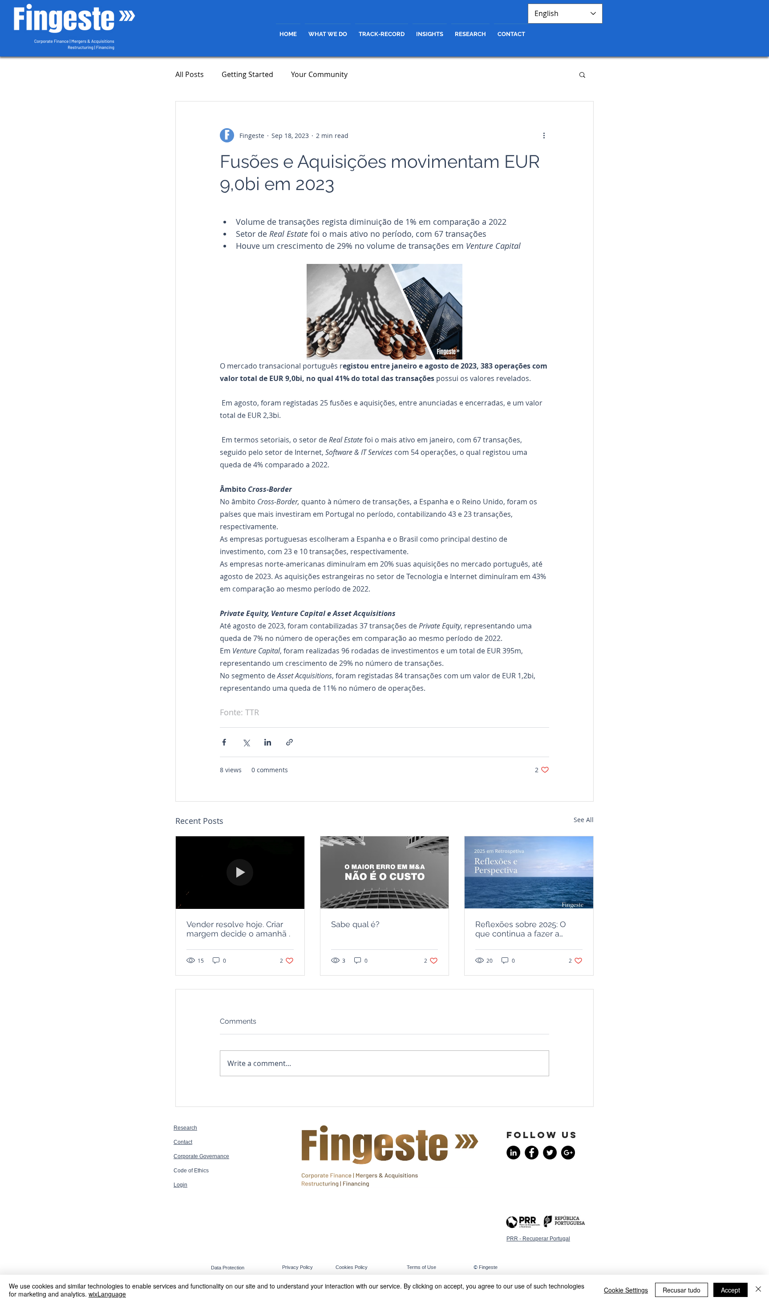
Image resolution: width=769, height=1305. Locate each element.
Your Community (319, 74)
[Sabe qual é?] (384, 872)
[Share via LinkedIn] (267, 742)
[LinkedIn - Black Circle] (513, 1152)
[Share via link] (289, 742)
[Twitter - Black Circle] (550, 1152)
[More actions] (543, 135)
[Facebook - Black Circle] (531, 1152)
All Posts (189, 74)
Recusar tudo (681, 1289)
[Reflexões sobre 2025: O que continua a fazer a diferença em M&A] (529, 872)
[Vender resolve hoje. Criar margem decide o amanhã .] (240, 872)
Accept (730, 1289)
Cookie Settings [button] (626, 1289)
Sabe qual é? (355, 924)
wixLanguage (107, 1293)
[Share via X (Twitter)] (246, 742)
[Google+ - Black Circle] (568, 1152)
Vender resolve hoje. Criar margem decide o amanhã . (238, 929)
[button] (582, 74)
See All (584, 819)
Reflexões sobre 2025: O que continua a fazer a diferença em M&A (520, 929)
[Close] (758, 1290)
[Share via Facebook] (224, 742)
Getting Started (247, 74)
